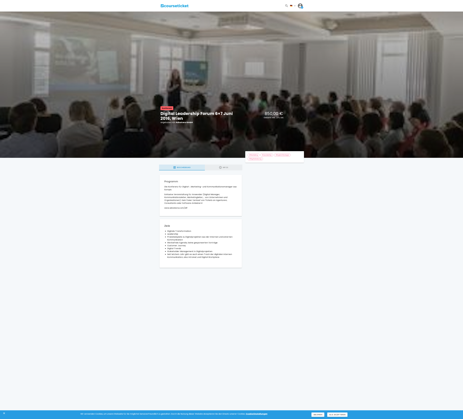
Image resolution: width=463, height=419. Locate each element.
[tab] (182, 167)
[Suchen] (286, 6)
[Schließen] (4, 413)
